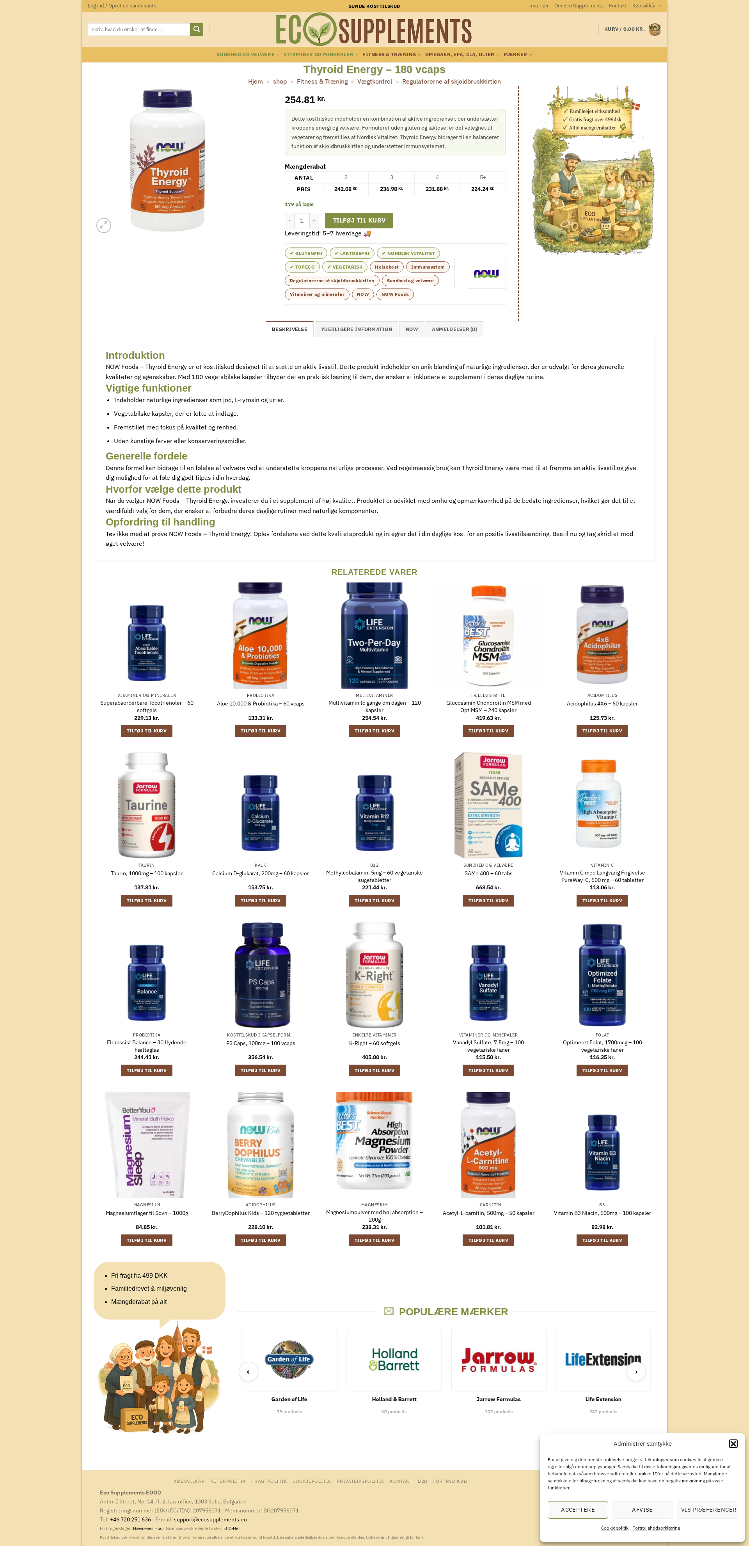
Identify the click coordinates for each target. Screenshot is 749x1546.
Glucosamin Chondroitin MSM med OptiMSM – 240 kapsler (488, 706)
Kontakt (618, 5)
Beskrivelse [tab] (289, 329)
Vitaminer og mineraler (318, 54)
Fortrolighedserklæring (656, 1528)
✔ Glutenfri (306, 253)
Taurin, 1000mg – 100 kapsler (147, 873)
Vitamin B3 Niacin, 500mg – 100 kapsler (602, 1212)
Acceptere (578, 1509)
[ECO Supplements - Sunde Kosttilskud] (375, 29)
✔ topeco (302, 267)
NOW (363, 294)
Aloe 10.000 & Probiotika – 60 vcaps (261, 703)
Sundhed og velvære (246, 54)
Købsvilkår (644, 5)
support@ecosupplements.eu (210, 1519)
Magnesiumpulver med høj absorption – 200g (374, 1216)
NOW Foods (395, 294)
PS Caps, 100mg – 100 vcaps (260, 1043)
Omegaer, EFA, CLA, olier (459, 54)
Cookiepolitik (614, 1528)
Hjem (255, 81)
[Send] (196, 29)
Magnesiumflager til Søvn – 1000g (147, 1212)
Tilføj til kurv (359, 220)
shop (280, 81)
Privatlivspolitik (360, 1481)
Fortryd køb (450, 1481)
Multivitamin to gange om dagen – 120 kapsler (374, 706)
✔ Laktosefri (352, 253)
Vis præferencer (709, 1509)
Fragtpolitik (269, 1481)
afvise (642, 1509)
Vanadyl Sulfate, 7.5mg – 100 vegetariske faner (488, 1046)
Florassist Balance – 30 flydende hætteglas (146, 1046)
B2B (423, 1481)
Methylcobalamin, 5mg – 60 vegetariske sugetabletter (374, 876)
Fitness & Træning (389, 54)
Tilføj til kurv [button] (147, 731)
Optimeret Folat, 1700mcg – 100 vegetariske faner (602, 1046)
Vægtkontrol (374, 81)
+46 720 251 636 (130, 1519)
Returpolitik (228, 1481)
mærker (540, 5)
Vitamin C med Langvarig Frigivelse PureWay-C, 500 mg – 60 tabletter (602, 876)
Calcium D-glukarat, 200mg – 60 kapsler (260, 873)
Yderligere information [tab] (356, 329)
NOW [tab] (412, 329)
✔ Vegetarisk (344, 267)
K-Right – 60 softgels (374, 1043)
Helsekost (387, 267)
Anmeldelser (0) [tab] (454, 329)
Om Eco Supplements (578, 5)
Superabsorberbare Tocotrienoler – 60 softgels (146, 706)
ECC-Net (232, 1528)
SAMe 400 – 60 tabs (489, 873)
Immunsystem (428, 267)
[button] (733, 1444)
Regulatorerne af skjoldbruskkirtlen (451, 81)
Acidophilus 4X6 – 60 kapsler (602, 703)
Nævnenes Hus (148, 1528)
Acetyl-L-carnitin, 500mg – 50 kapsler (488, 1212)
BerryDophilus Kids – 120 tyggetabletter (261, 1212)
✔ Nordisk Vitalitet (408, 253)
